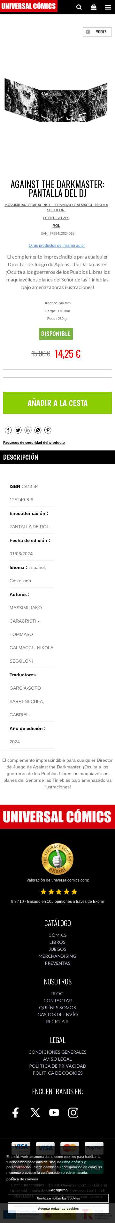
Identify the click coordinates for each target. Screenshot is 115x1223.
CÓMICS (58, 935)
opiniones (59, 901)
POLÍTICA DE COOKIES (58, 1073)
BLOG (57, 993)
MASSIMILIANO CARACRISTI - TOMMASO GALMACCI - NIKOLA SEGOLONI (56, 207)
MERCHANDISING (57, 956)
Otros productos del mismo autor (57, 245)
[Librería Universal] (28, 7)
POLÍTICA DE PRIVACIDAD (57, 1066)
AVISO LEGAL (57, 1059)
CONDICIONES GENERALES (57, 1052)
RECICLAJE (57, 1021)
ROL (56, 225)
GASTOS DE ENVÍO (57, 1014)
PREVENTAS (58, 963)
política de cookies (22, 1179)
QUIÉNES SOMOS (57, 1007)
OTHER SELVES (56, 218)
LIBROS (57, 942)
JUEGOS (57, 949)
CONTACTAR (57, 1000)
